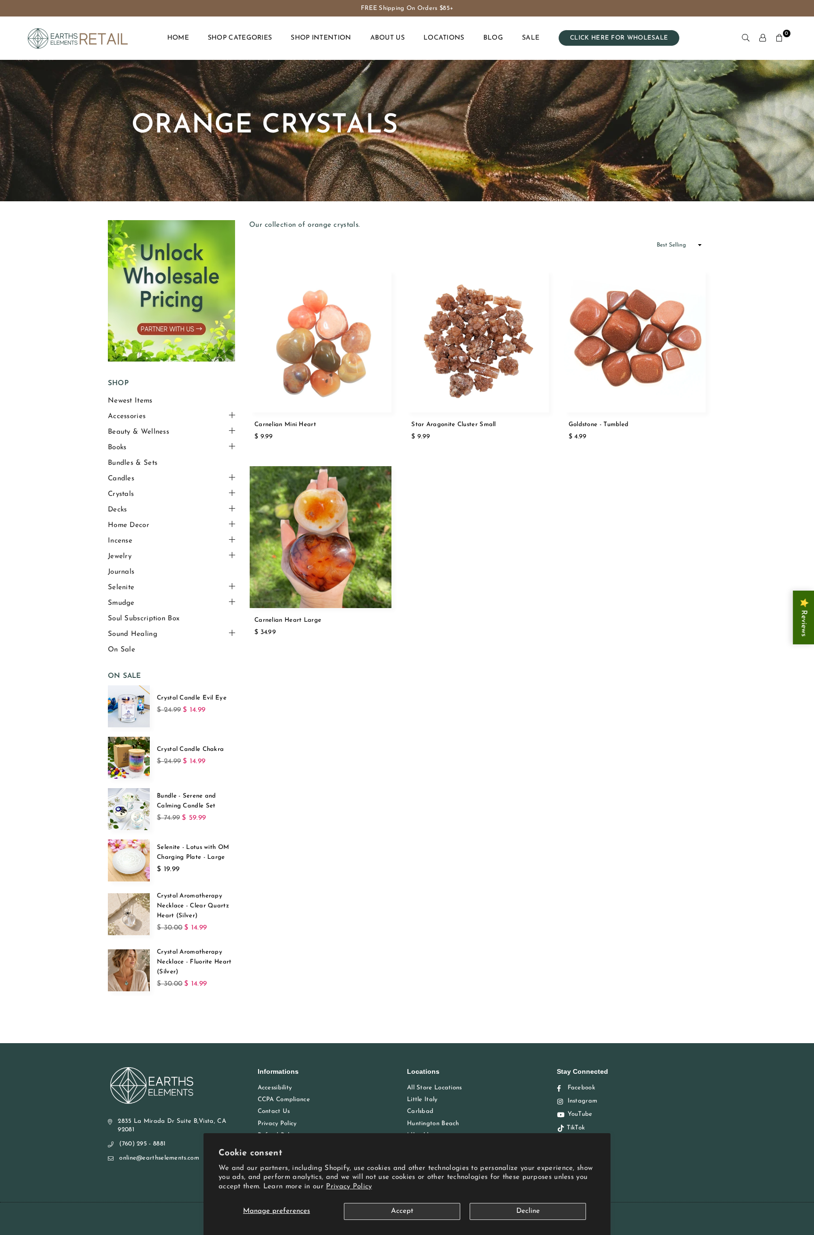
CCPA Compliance (284, 1099)
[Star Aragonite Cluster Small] (477, 341)
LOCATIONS (443, 37)
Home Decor (128, 525)
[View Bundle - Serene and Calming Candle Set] (129, 809)
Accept (402, 1211)
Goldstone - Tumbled (599, 424)
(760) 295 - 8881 (142, 1144)
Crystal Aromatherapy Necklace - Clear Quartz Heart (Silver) (193, 906)
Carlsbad (420, 1111)
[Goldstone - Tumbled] (635, 341)
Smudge (121, 603)
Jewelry (119, 556)
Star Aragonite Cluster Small (453, 424)
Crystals (121, 494)
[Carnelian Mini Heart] (320, 341)
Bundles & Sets (132, 463)
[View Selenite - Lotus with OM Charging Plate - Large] (129, 860)
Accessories (127, 416)
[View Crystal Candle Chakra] (129, 758)
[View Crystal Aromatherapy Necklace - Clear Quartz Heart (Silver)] (129, 914)
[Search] (745, 38)
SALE (530, 37)
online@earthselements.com (159, 1158)
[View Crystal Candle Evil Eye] (129, 706)
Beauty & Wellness (138, 432)
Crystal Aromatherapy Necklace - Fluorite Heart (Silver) (194, 962)
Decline (528, 1211)
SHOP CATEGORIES (240, 37)
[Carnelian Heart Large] (320, 537)
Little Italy (422, 1099)
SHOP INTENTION (321, 37)
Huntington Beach (433, 1123)
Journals (121, 572)
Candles (121, 478)
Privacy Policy (349, 1186)
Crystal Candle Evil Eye (192, 698)
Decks (117, 509)
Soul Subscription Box (143, 618)
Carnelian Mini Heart (285, 424)
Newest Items (130, 400)
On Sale (121, 649)
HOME (178, 37)
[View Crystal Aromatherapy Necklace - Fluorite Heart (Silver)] (129, 970)
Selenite (121, 587)
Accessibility (275, 1088)
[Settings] (762, 38)
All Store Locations (434, 1088)
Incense (120, 540)
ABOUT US (387, 37)
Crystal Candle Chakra (190, 749)
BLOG (493, 37)
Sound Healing (132, 634)
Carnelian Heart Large (287, 620)
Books (117, 447)
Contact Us (274, 1111)
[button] (779, 38)
